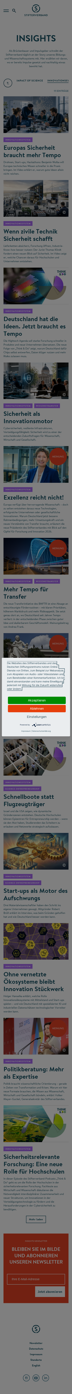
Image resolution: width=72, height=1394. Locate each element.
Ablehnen (37, 708)
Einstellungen (37, 716)
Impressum (26, 731)
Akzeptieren (37, 700)
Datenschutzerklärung (41, 731)
